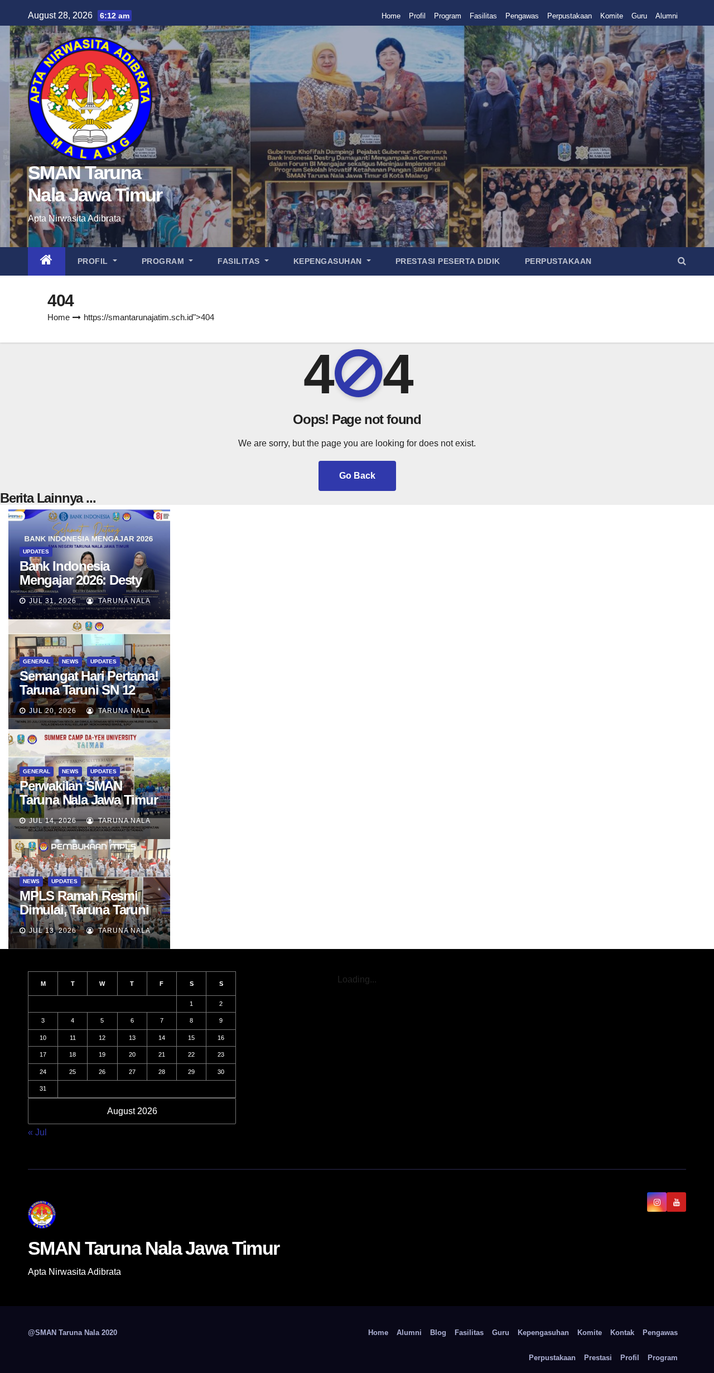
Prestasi (598, 1357)
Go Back (357, 475)
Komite (611, 16)
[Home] (46, 261)
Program (447, 16)
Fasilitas (483, 16)
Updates (36, 551)
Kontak (622, 1332)
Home (391, 16)
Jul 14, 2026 (52, 821)
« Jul (37, 1132)
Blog (438, 1332)
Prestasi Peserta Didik (447, 261)
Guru (639, 16)
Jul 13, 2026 (52, 930)
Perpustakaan (569, 16)
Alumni (666, 16)
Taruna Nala (123, 601)
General (36, 661)
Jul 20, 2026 (52, 711)
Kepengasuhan (329, 261)
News (70, 661)
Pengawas (522, 16)
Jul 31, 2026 (52, 601)
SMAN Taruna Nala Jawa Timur (153, 1248)
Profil (417, 16)
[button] (682, 261)
